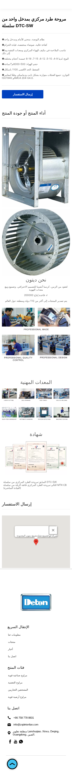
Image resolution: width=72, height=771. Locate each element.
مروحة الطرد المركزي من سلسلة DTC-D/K (30, 481)
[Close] (53, 530)
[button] (36, 542)
